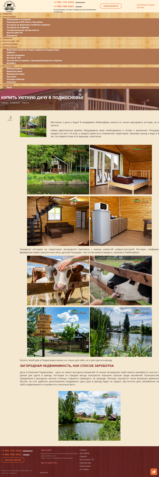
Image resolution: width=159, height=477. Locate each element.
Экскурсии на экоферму (18, 27)
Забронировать (110, 6)
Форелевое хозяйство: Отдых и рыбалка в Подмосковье (33, 50)
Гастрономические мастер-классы (23, 30)
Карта (9, 87)
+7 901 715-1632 (64, 2)
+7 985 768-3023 (64, 6)
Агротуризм (9, 17)
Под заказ (11, 76)
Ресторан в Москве (15, 79)
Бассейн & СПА (14, 58)
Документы (12, 35)
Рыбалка (11, 52)
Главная (83, 450)
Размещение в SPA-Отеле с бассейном (25, 22)
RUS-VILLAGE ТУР (15, 33)
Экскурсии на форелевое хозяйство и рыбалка (28, 25)
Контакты (8, 85)
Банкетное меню (14, 71)
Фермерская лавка (15, 74)
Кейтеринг (11, 82)
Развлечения (9, 47)
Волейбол (11, 63)
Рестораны (8, 66)
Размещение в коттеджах (19, 19)
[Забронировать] (153, 471)
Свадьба (7, 38)
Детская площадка (16, 55)
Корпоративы (10, 44)
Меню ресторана (14, 68)
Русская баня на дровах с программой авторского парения (34, 60)
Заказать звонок (13, 460)
